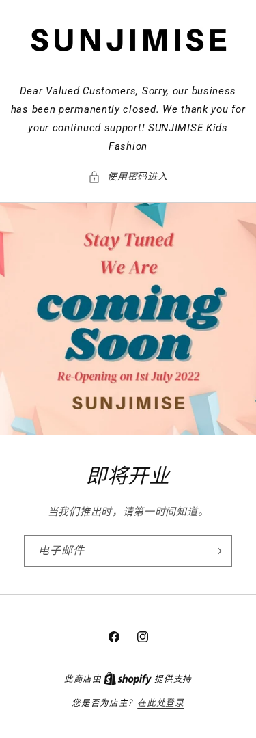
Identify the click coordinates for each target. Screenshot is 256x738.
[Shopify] (129, 679)
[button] (127, 176)
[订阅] (216, 551)
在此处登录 (160, 703)
